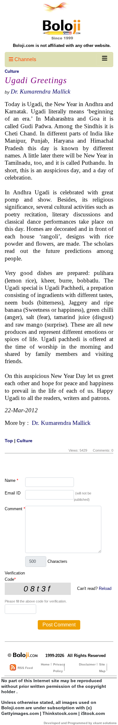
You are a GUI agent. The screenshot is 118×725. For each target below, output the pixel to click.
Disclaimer (87, 664)
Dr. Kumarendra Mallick (40, 91)
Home (45, 664)
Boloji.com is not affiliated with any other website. (62, 45)
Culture (12, 71)
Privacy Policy (59, 668)
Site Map (102, 668)
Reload (105, 588)
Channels (24, 59)
